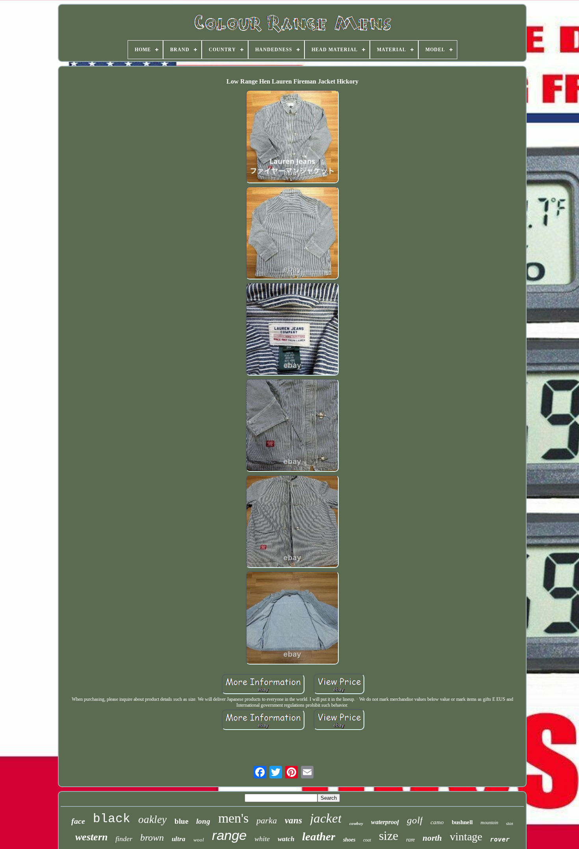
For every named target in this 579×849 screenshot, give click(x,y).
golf (415, 820)
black (111, 819)
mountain (489, 822)
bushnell (462, 822)
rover (500, 839)
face (78, 821)
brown (152, 837)
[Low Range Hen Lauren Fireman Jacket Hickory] (292, 137)
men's (233, 818)
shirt (509, 823)
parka (266, 820)
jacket (325, 818)
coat (367, 840)
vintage (466, 836)
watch (286, 839)
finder (123, 839)
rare (410, 840)
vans (293, 820)
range (229, 835)
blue (181, 821)
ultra (179, 839)
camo (437, 822)
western (91, 837)
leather (318, 836)
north (432, 838)
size (388, 836)
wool (198, 840)
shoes (349, 840)
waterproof (385, 822)
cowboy (356, 823)
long (203, 821)
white (262, 839)
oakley (152, 819)
